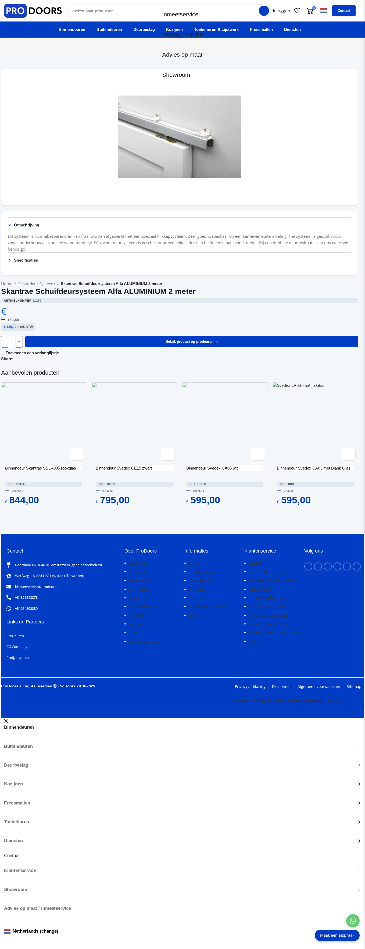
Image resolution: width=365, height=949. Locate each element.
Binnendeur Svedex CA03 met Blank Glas (313, 468)
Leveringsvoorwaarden (269, 615)
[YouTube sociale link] (328, 566)
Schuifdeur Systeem (36, 283)
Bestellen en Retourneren (272, 580)
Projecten (137, 615)
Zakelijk (195, 615)
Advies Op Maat (143, 606)
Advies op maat (182, 54)
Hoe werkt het (201, 580)
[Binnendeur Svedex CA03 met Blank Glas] (315, 423)
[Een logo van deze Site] (33, 10)
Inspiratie (197, 589)
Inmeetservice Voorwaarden (274, 632)
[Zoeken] (264, 11)
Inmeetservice (180, 14)
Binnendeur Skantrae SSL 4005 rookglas (40, 468)
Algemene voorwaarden (319, 686)
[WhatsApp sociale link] (36, 358)
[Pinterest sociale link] (23, 358)
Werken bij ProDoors (207, 606)
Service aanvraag (144, 641)
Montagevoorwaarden (268, 623)
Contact (344, 11)
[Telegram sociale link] (42, 358)
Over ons (137, 563)
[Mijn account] (281, 10)
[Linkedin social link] (29, 358)
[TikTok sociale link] (357, 566)
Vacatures (138, 623)
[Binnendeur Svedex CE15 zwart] (134, 423)
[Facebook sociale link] (16, 358)
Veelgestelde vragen (267, 571)
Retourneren (260, 589)
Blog (193, 563)
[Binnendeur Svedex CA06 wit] (224, 423)
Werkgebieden (202, 571)
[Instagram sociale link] (318, 566)
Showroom (176, 74)
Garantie (256, 563)
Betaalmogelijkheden (268, 597)
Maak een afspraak (337, 935)
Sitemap (354, 686)
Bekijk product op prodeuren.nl (192, 342)
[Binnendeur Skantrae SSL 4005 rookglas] (43, 423)
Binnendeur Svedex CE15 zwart (124, 468)
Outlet (254, 641)
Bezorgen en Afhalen (268, 606)
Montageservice (182, 34)
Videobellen (139, 580)
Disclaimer (281, 686)
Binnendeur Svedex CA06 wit (212, 468)
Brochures (198, 597)
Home (6, 283)
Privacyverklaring (250, 686)
